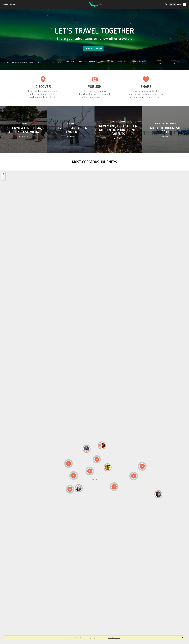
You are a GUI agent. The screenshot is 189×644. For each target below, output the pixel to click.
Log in (5, 4)
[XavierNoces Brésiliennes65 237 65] (78, 488)
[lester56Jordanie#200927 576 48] (107, 467)
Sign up (13, 4)
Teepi (94, 4)
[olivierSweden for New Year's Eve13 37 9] (102, 445)
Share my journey (93, 48)
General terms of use (114, 638)
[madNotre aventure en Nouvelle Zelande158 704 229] (158, 494)
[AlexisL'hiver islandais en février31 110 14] (86, 449)
